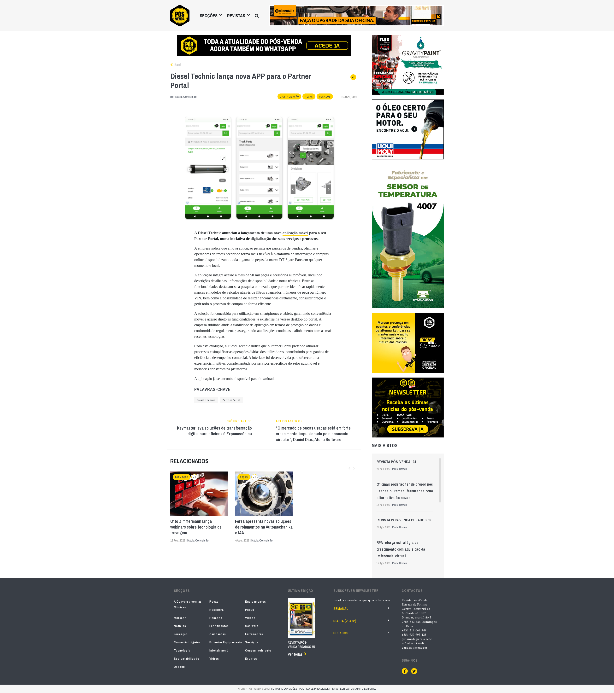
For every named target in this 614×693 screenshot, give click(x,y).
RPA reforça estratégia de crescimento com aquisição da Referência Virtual (401, 549)
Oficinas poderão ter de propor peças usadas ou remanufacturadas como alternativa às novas (407, 491)
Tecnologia (182, 650)
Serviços (251, 642)
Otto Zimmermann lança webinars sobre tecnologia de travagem (196, 527)
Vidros (214, 659)
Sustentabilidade (186, 659)
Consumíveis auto (258, 650)
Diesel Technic (206, 400)
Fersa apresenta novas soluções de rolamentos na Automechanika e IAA (264, 527)
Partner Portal (231, 400)
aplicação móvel (295, 233)
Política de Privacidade (314, 688)
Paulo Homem (399, 469)
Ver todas (295, 654)
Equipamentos (255, 602)
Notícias (180, 626)
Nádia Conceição (186, 97)
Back (177, 65)
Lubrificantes (219, 626)
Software (252, 626)
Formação (181, 477)
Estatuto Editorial (363, 688)
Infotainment (218, 650)
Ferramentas (254, 634)
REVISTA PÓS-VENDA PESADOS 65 (404, 520)
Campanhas (217, 634)
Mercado (180, 618)
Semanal (340, 608)
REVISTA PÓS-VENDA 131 (396, 461)
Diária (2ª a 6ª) (344, 621)
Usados (179, 667)
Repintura (216, 610)
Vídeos (250, 618)
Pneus (249, 610)
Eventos (251, 659)
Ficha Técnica (340, 688)
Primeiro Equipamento (225, 642)
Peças (309, 96)
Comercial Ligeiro (187, 642)
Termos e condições (284, 688)
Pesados (325, 96)
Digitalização (289, 96)
